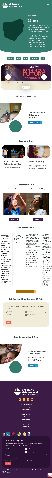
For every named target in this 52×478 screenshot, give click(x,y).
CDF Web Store (26, 429)
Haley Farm (26, 411)
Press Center (26, 424)
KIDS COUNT (34, 58)
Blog (25, 58)
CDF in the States (32, 15)
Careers (26, 416)
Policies (10, 58)
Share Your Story (33, 172)
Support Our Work (26, 414)
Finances (26, 421)
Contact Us (26, 426)
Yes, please (9, 460)
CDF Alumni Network (26, 409)
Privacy (8, 472)
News (18, 58)
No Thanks (30, 460)
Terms (3, 472)
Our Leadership (26, 419)
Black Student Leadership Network (26, 407)
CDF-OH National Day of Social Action (18, 238)
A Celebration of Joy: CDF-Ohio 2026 (6, 237)
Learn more (14, 219)
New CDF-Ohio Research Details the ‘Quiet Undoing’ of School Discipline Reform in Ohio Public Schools (46, 242)
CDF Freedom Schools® (26, 404)
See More (6, 172)
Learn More (37, 219)
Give (43, 58)
